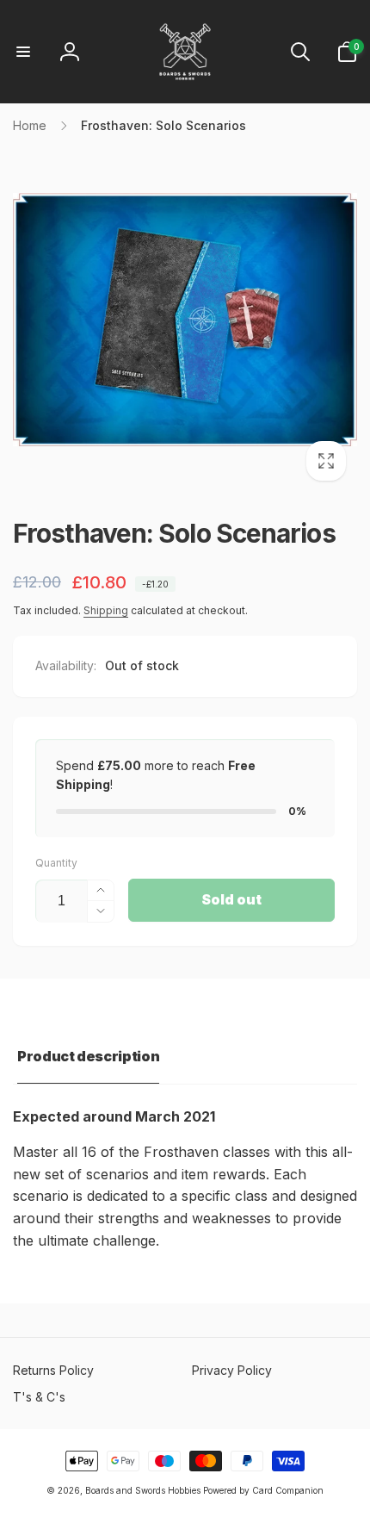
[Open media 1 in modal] (185, 319)
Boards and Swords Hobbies (142, 1490)
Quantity (56, 862)
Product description (88, 1056)
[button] (23, 52)
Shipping (105, 610)
